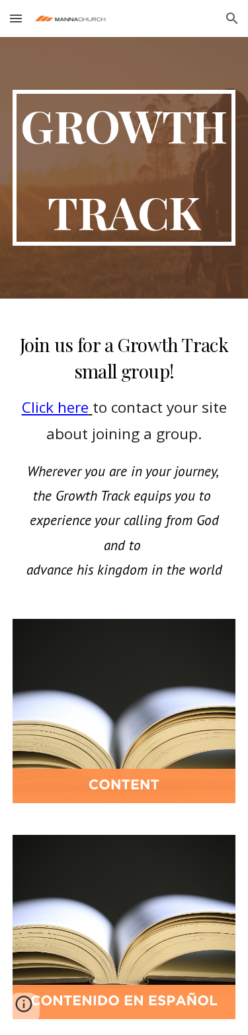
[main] (124, 168)
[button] (16, 18)
